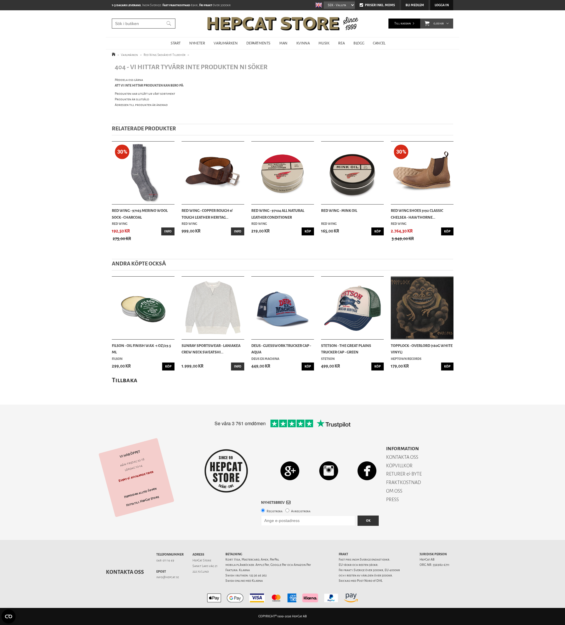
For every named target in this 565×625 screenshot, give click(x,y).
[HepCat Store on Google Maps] (289, 470)
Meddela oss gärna (129, 80)
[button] (427, 24)
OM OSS (394, 491)
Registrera (274, 511)
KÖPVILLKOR (399, 466)
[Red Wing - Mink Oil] (352, 173)
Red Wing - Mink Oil (339, 210)
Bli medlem (415, 5)
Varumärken (129, 55)
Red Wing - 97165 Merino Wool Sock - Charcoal (140, 214)
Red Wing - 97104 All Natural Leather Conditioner (277, 214)
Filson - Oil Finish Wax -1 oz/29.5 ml (141, 349)
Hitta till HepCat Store (142, 501)
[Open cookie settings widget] (8, 616)
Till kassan (402, 23)
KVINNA (303, 43)
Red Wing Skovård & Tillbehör (164, 55)
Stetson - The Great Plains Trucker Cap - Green (346, 349)
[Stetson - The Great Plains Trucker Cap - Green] (352, 308)
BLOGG (358, 43)
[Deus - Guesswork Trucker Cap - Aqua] (282, 308)
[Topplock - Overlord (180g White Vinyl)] (422, 308)
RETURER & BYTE (404, 474)
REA (341, 43)
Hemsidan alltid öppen (140, 492)
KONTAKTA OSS (402, 457)
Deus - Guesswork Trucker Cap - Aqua (281, 349)
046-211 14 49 (165, 560)
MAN (283, 43)
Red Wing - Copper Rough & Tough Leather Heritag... (207, 214)
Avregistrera (300, 511)
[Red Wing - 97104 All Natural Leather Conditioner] (282, 173)
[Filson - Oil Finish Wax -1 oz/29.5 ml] (143, 308)
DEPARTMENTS (258, 43)
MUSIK (323, 43)
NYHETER (197, 43)
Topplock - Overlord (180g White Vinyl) (422, 349)
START (175, 43)
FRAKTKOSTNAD (403, 482)
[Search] (168, 23)
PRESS (392, 499)
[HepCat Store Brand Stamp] (226, 471)
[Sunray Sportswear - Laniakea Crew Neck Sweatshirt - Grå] (213, 308)
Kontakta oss (125, 572)
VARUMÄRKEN (225, 43)
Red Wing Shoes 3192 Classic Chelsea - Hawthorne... (417, 214)
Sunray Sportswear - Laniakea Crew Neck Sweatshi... (211, 349)
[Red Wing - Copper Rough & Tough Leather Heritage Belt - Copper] (213, 173)
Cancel (379, 43)
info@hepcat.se (167, 577)
